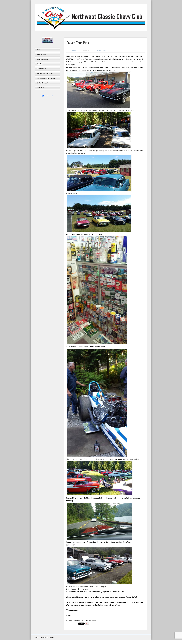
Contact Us (40, 88)
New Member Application (45, 73)
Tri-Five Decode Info (43, 83)
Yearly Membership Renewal (46, 78)
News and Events (101, 50)
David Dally (74, 50)
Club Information (42, 59)
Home (38, 50)
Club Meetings (41, 68)
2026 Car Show (41, 54)
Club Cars (40, 64)
